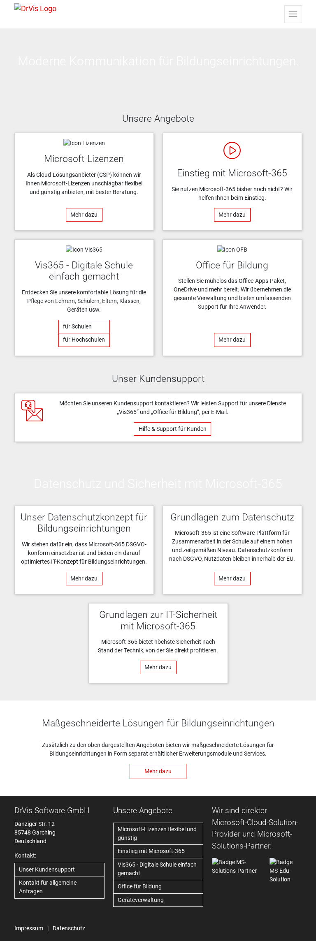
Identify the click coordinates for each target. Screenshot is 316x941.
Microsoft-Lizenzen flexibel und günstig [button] (157, 833)
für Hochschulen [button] (84, 339)
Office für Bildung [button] (140, 886)
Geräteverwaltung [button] (141, 900)
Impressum (28, 928)
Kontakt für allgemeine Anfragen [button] (48, 887)
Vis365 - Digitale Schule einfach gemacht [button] (157, 868)
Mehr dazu (84, 214)
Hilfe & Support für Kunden (173, 428)
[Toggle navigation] (293, 14)
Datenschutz (69, 928)
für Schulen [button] (77, 326)
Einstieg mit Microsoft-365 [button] (151, 851)
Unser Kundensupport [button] (47, 869)
